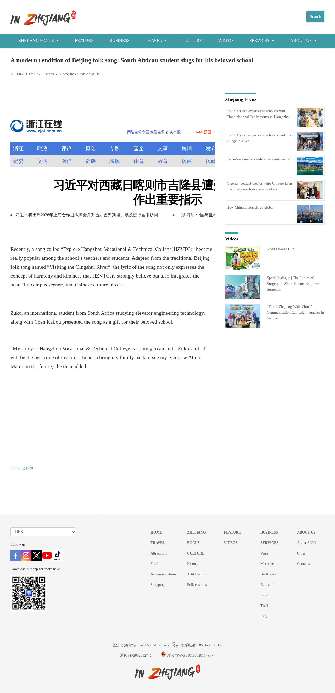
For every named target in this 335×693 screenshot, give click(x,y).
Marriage (267, 564)
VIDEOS (226, 40)
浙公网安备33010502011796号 (190, 655)
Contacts (303, 564)
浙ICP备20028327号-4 (137, 655)
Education (267, 585)
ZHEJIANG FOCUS (36, 40)
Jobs (263, 595)
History (192, 564)
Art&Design (196, 574)
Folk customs (197, 585)
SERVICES (259, 40)
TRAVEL (154, 40)
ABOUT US (301, 40)
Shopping (157, 585)
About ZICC (306, 543)
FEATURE (84, 40)
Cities (301, 553)
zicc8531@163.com (154, 645)
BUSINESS (119, 40)
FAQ (263, 616)
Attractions (158, 553)
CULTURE (192, 40)
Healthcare (268, 574)
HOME (156, 532)
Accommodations (163, 574)
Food (154, 564)
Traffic (265, 606)
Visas (264, 553)
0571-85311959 (210, 645)
